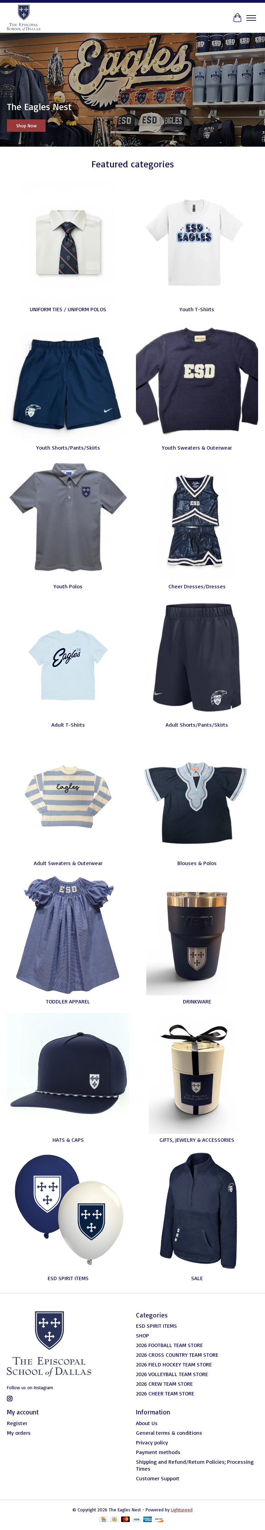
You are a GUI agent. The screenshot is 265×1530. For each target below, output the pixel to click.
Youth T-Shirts (196, 309)
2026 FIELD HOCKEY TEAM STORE (174, 1364)
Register (17, 1423)
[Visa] (136, 1520)
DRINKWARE (197, 1001)
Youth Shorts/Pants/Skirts (68, 447)
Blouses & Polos (197, 863)
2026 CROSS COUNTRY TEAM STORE (177, 1354)
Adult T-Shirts (68, 724)
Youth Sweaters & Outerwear (197, 447)
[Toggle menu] (251, 18)
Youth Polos (67, 586)
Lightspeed (182, 1509)
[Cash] (114, 1520)
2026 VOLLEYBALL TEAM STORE (172, 1374)
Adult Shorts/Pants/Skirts (197, 724)
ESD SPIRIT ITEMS (68, 1278)
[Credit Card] (103, 1520)
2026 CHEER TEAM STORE (165, 1393)
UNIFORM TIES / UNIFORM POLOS (68, 309)
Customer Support (157, 1478)
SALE (197, 1278)
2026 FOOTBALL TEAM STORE (169, 1345)
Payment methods (158, 1452)
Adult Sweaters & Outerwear (68, 863)
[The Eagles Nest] (23, 18)
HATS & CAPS (68, 1139)
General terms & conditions (169, 1432)
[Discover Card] (158, 1520)
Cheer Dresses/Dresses (197, 586)
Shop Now (26, 125)
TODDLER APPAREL (68, 1001)
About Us (147, 1423)
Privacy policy (152, 1442)
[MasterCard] (125, 1520)
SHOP (142, 1335)
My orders (19, 1432)
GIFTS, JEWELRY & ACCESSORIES (196, 1139)
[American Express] (147, 1520)
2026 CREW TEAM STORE (164, 1383)
